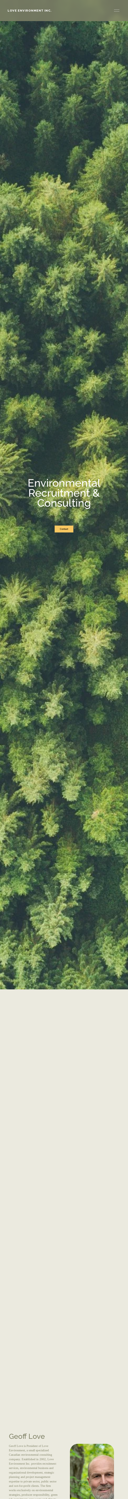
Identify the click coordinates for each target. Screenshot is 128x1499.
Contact (64, 529)
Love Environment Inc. (30, 10)
